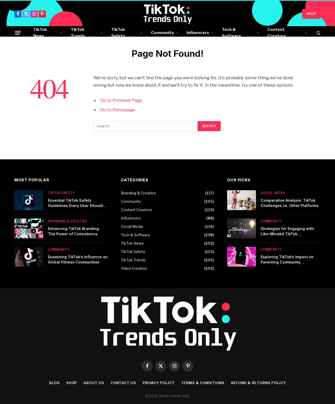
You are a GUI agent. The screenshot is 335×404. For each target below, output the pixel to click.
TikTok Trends (78, 32)
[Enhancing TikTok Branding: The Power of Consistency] (28, 228)
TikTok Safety (118, 32)
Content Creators (276, 32)
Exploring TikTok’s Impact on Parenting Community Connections (287, 260)
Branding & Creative (67, 221)
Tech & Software (231, 32)
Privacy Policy (159, 383)
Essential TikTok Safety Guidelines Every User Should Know (75, 203)
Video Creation (134, 268)
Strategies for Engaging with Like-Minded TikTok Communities (287, 231)
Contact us (123, 383)
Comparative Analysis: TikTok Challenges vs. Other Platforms (290, 203)
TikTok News (40, 32)
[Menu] (18, 33)
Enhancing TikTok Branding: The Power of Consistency (74, 231)
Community (162, 32)
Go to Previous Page (121, 100)
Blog (54, 383)
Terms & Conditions (203, 383)
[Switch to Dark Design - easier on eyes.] (318, 33)
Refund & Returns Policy (258, 383)
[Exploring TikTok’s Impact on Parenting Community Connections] (241, 257)
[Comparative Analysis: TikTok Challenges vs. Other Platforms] (241, 200)
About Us (93, 383)
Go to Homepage (117, 109)
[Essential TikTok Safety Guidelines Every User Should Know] (28, 200)
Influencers (198, 32)
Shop (311, 14)
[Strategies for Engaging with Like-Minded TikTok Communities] (241, 228)
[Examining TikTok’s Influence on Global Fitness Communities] (28, 257)
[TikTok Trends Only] (168, 14)
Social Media (132, 226)
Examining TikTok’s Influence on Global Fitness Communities (78, 259)
